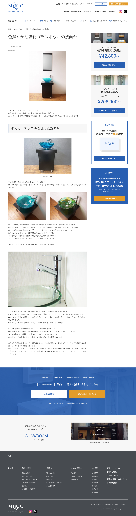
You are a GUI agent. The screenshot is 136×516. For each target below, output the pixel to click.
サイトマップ (124, 504)
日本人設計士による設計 (29, 479)
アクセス (95, 486)
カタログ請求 (101, 4)
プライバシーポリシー (97, 504)
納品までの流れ (50, 473)
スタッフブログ (112, 475)
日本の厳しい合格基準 (29, 482)
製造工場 (95, 492)
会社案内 (112, 11)
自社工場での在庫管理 (29, 489)
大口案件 (73, 473)
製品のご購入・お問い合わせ (117, 479)
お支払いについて (51, 479)
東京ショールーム (113, 468)
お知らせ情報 (112, 472)
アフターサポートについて (54, 482)
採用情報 (95, 489)
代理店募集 (74, 479)
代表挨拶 (95, 482)
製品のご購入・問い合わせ (118, 4)
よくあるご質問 (50, 486)
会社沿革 (95, 476)
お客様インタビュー (77, 476)
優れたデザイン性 (27, 476)
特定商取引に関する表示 (111, 504)
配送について (50, 476)
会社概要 (95, 473)
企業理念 (95, 479)
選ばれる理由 (76, 11)
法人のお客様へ (100, 11)
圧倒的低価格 (26, 473)
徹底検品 (24, 486)
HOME (66, 11)
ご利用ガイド (88, 11)
